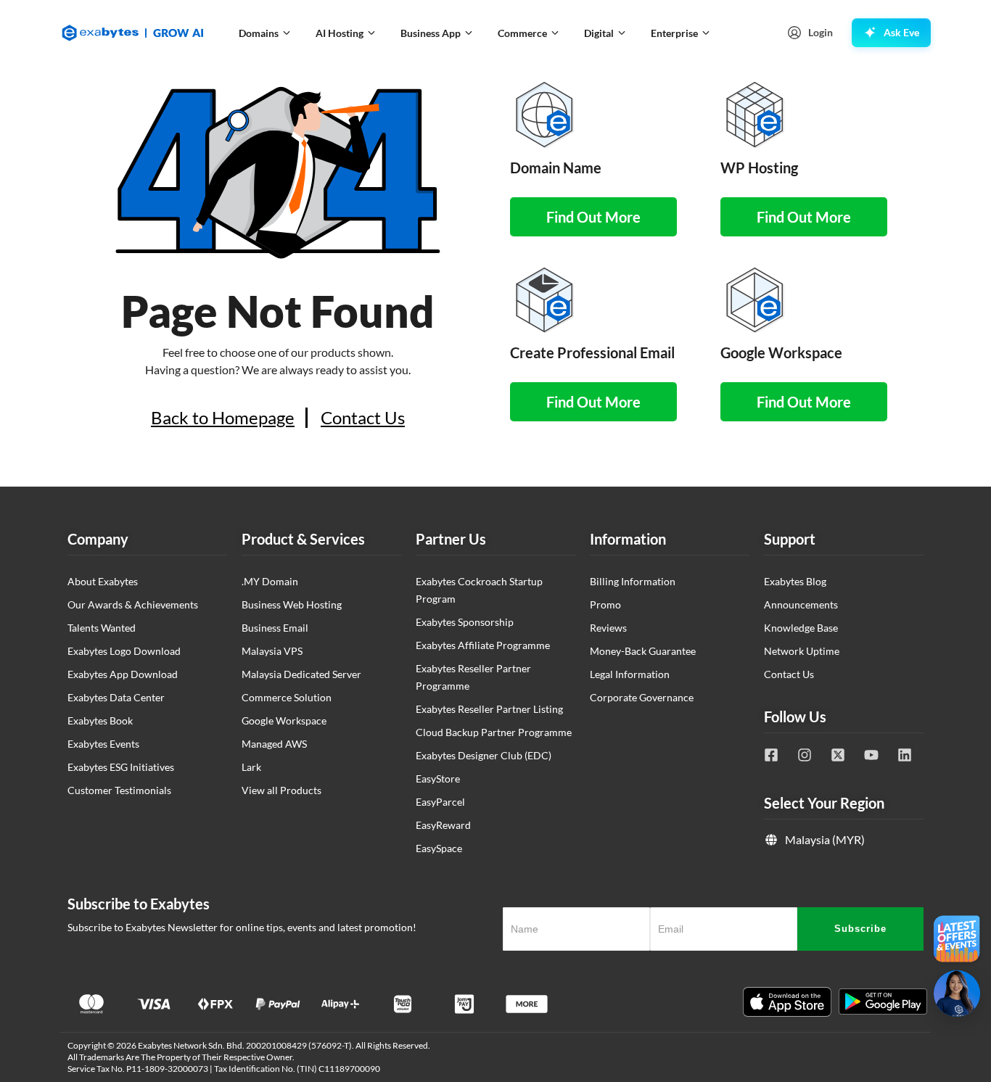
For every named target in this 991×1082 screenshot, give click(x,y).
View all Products (281, 790)
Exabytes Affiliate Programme (483, 645)
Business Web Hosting (292, 604)
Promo (605, 604)
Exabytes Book (100, 720)
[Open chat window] (957, 993)
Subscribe (860, 928)
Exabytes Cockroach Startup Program (479, 590)
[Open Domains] (286, 33)
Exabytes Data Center (116, 697)
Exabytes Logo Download (124, 651)
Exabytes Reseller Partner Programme (473, 677)
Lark (251, 767)
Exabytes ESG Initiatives (120, 767)
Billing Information (632, 581)
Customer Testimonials (119, 790)
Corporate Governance (642, 697)
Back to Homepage (223, 418)
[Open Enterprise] (706, 33)
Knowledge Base (801, 627)
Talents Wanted (101, 627)
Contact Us (363, 418)
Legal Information (630, 674)
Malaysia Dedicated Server (301, 674)
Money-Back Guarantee (643, 651)
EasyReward (443, 825)
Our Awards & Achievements (132, 604)
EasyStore (438, 778)
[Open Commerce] (555, 33)
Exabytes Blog (795, 581)
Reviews (608, 627)
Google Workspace (284, 720)
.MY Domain (270, 581)
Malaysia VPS (272, 651)
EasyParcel (440, 802)
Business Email (275, 627)
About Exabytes (102, 581)
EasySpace (439, 848)
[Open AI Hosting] (371, 33)
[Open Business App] (468, 33)
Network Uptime (801, 651)
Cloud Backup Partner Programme (494, 732)
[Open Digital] (621, 33)
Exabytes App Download (122, 674)
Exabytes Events (103, 744)
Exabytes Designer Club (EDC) (483, 755)
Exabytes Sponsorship (465, 622)
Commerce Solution (287, 697)
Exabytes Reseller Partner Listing (489, 709)
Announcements (801, 604)
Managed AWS (274, 744)
